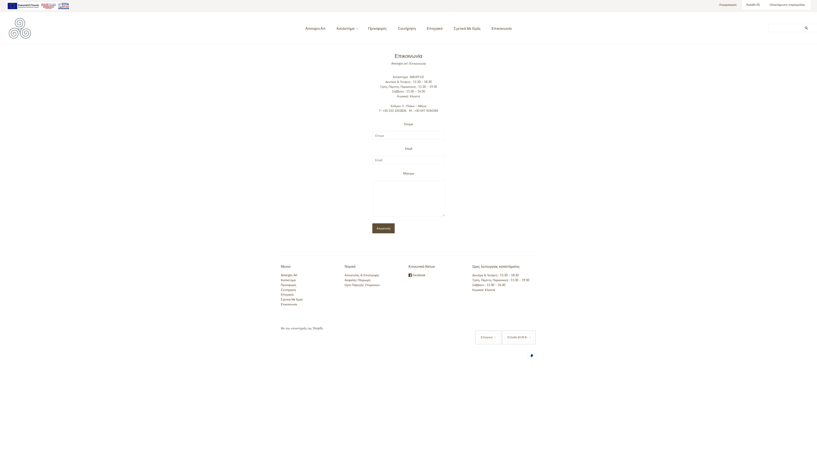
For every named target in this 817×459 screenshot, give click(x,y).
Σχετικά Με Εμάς (467, 28)
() (753, 4)
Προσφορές (377, 28)
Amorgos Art (315, 28)
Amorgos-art (399, 63)
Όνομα (408, 124)
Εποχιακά (435, 28)
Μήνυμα (408, 173)
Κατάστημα (346, 28)
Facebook (418, 275)
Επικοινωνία (502, 28)
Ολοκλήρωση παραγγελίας (787, 4)
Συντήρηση (407, 28)
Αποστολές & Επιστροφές (362, 275)
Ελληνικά (487, 337)
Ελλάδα (517, 337)
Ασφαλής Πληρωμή (357, 280)
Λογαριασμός (728, 4)
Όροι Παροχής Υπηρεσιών (362, 285)
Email (408, 148)
